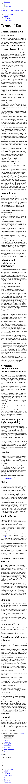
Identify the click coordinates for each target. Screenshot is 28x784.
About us (6, 740)
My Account (7, 2)
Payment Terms (7, 745)
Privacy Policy (7, 743)
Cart (5, 3)
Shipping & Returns (9, 749)
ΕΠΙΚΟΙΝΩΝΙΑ (8, 20)
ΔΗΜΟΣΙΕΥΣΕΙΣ (8, 14)
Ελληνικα (8, 6)
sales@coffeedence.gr (6, 536)
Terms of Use (7, 742)
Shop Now (21, 733)
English (8, 4)
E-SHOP (6, 16)
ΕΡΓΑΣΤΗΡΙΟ (7, 17)
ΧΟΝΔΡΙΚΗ (7, 18)
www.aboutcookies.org (6, 478)
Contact (6, 751)
